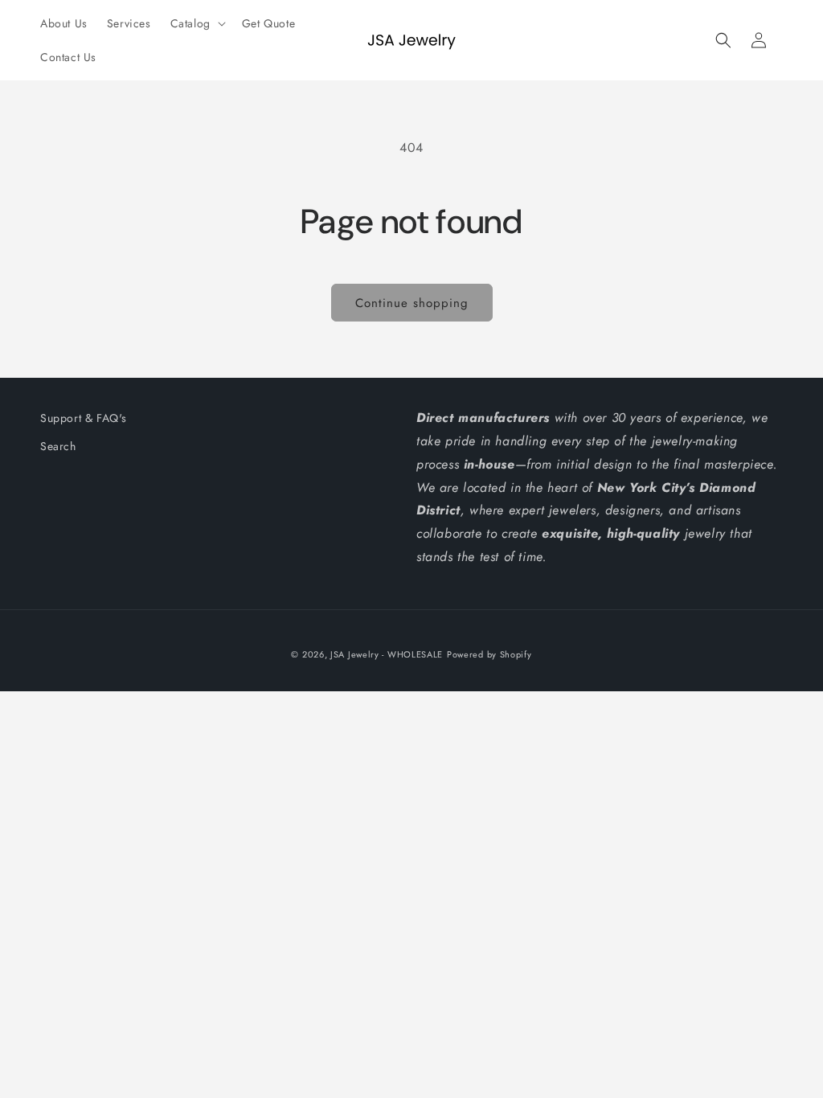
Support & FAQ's (83, 418)
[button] (196, 23)
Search (58, 446)
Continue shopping (412, 303)
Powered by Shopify (489, 654)
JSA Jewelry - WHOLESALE (386, 654)
